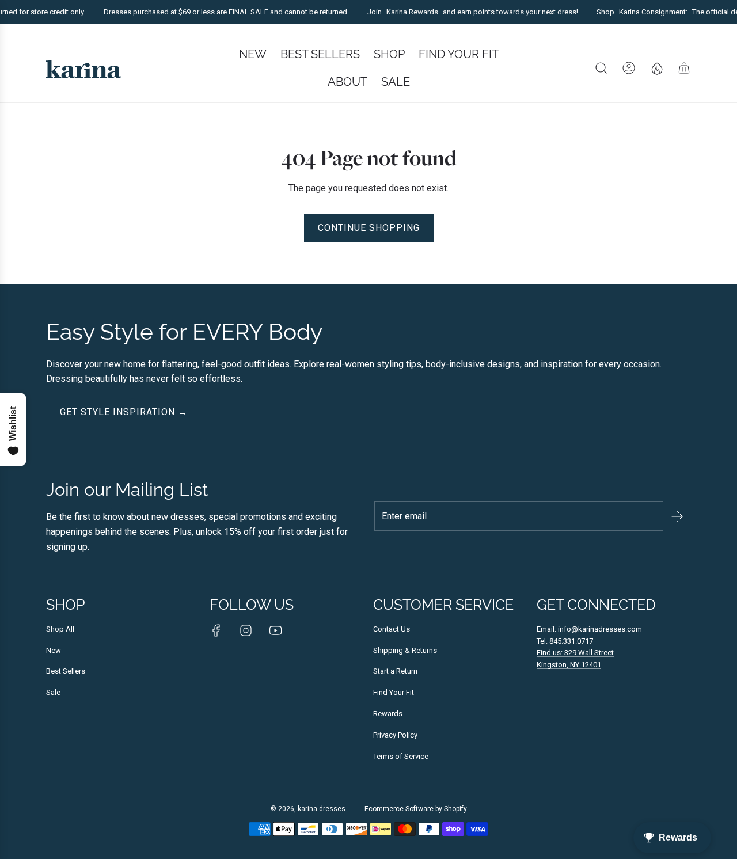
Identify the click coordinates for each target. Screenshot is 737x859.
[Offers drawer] (656, 68)
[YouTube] (275, 630)
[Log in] (629, 68)
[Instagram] (246, 630)
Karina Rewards (407, 11)
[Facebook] (216, 630)
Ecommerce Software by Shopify (415, 809)
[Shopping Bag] (684, 68)
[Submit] (677, 516)
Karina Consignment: (648, 11)
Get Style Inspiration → (124, 411)
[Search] (601, 68)
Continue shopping (369, 227)
